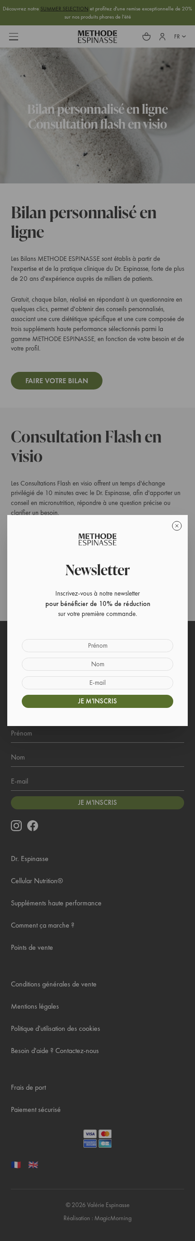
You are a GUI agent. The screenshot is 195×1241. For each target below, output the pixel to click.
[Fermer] (176, 525)
